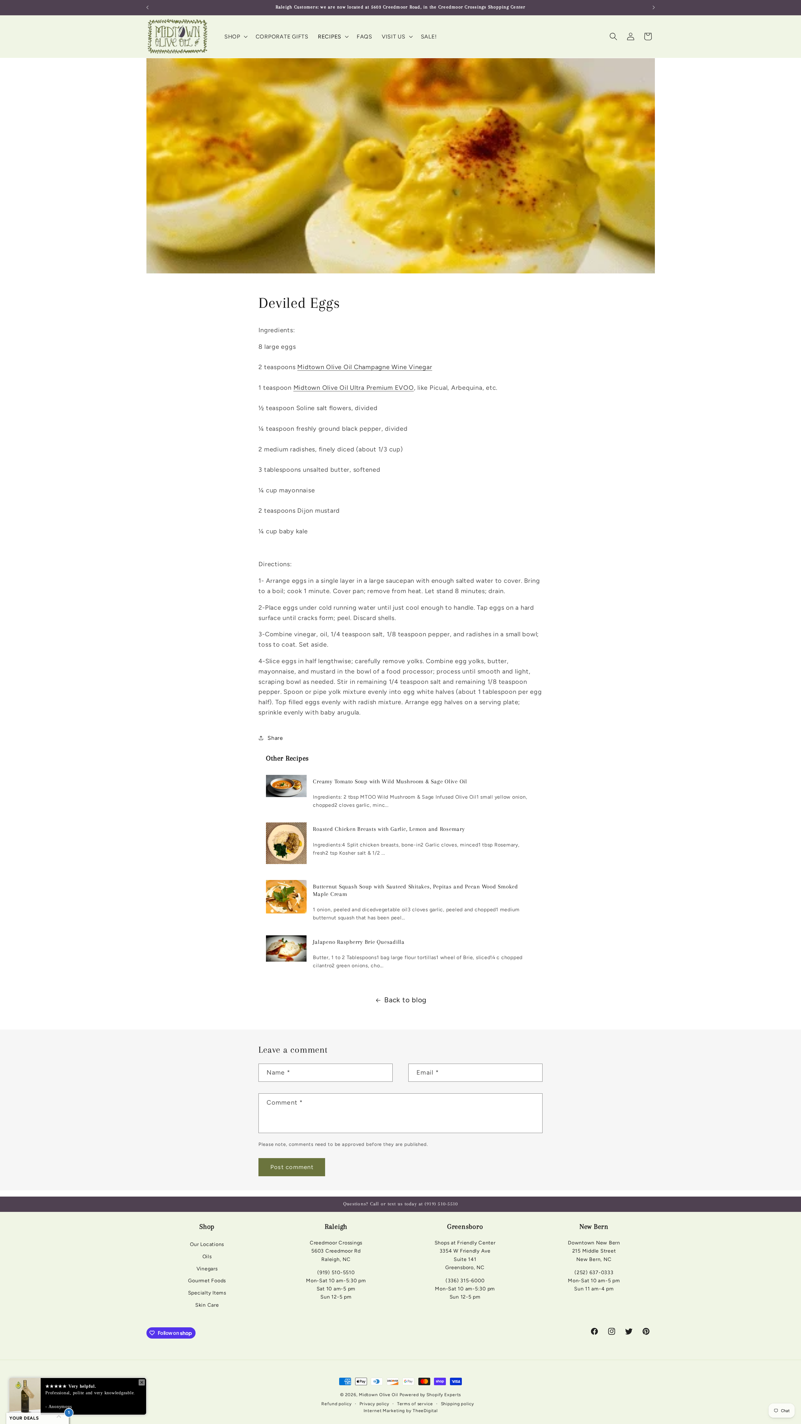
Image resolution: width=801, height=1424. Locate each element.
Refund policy (336, 1403)
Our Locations (207, 1244)
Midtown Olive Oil (378, 1394)
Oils (207, 1256)
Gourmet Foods (207, 1281)
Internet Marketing (384, 1410)
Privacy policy (374, 1403)
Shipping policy (457, 1403)
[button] (235, 36)
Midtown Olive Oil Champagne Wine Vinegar (364, 367)
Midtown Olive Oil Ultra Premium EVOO (353, 387)
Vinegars (207, 1269)
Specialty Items (207, 1293)
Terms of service (415, 1403)
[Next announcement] (654, 7)
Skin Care (207, 1305)
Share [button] (275, 738)
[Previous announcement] (147, 7)
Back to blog (405, 1000)
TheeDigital (425, 1410)
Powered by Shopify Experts (430, 1394)
